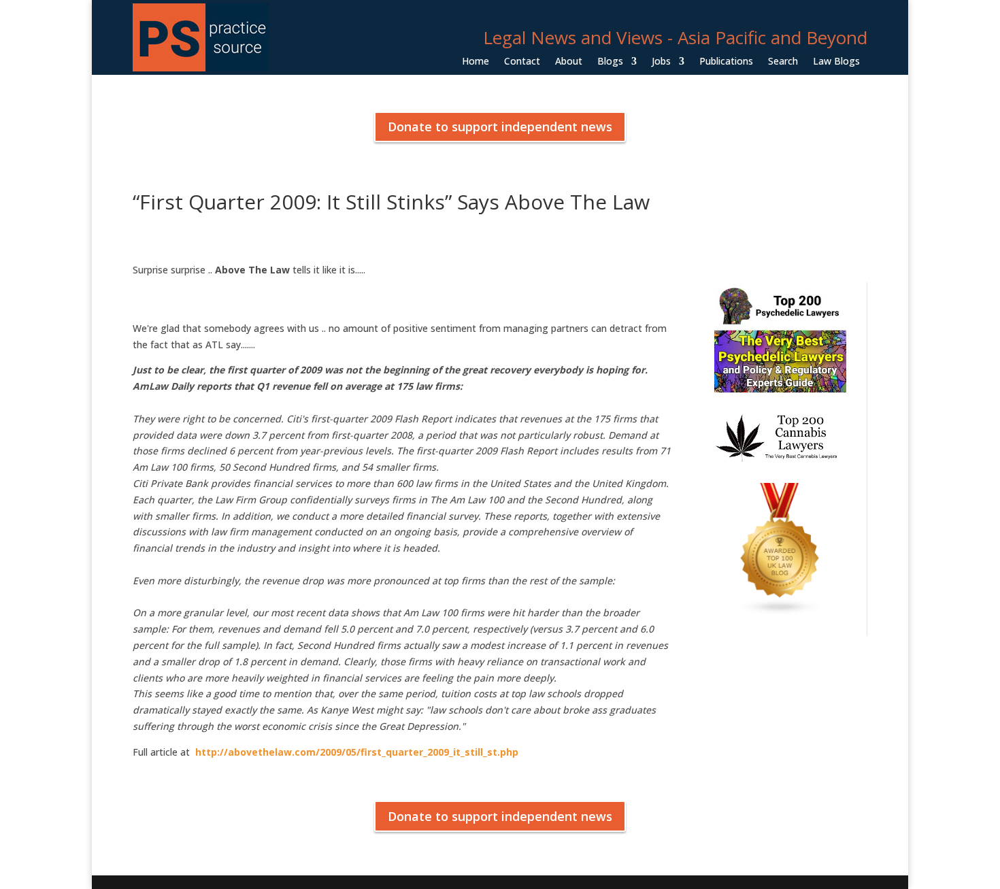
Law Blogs (836, 61)
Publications (726, 61)
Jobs (661, 61)
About (568, 61)
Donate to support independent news (500, 126)
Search (783, 61)
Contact (522, 61)
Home (475, 61)
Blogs (610, 61)
